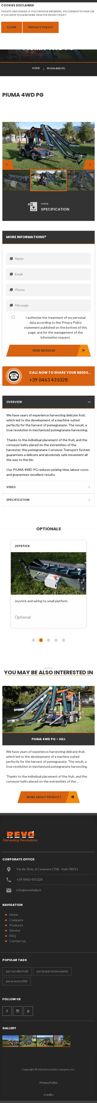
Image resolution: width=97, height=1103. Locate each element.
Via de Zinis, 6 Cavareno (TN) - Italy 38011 (47, 869)
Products (16, 925)
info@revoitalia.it (28, 890)
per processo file (16, 981)
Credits (48, 1094)
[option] (48, 148)
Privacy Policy (40, 27)
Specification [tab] (17, 500)
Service (14, 930)
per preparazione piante (52, 971)
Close (11, 27)
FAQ (12, 936)
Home (13, 914)
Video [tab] (11, 487)
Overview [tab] (14, 402)
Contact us (17, 941)
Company (16, 920)
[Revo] (22, 836)
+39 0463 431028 (29, 879)
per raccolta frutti (17, 971)
